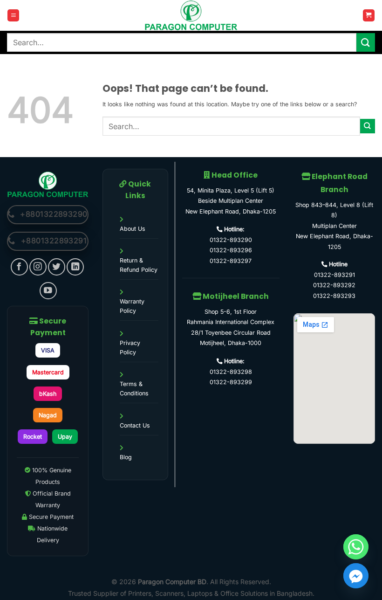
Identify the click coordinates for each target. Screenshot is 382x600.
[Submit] (365, 42)
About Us (132, 228)
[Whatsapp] (355, 546)
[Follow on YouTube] (48, 290)
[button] (13, 15)
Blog (126, 457)
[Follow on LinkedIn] (75, 267)
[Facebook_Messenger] (355, 575)
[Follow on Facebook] (19, 267)
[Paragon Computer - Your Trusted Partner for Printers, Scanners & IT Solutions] (191, 15)
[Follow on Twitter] (56, 267)
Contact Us (135, 425)
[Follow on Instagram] (38, 267)
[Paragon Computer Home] (48, 183)
